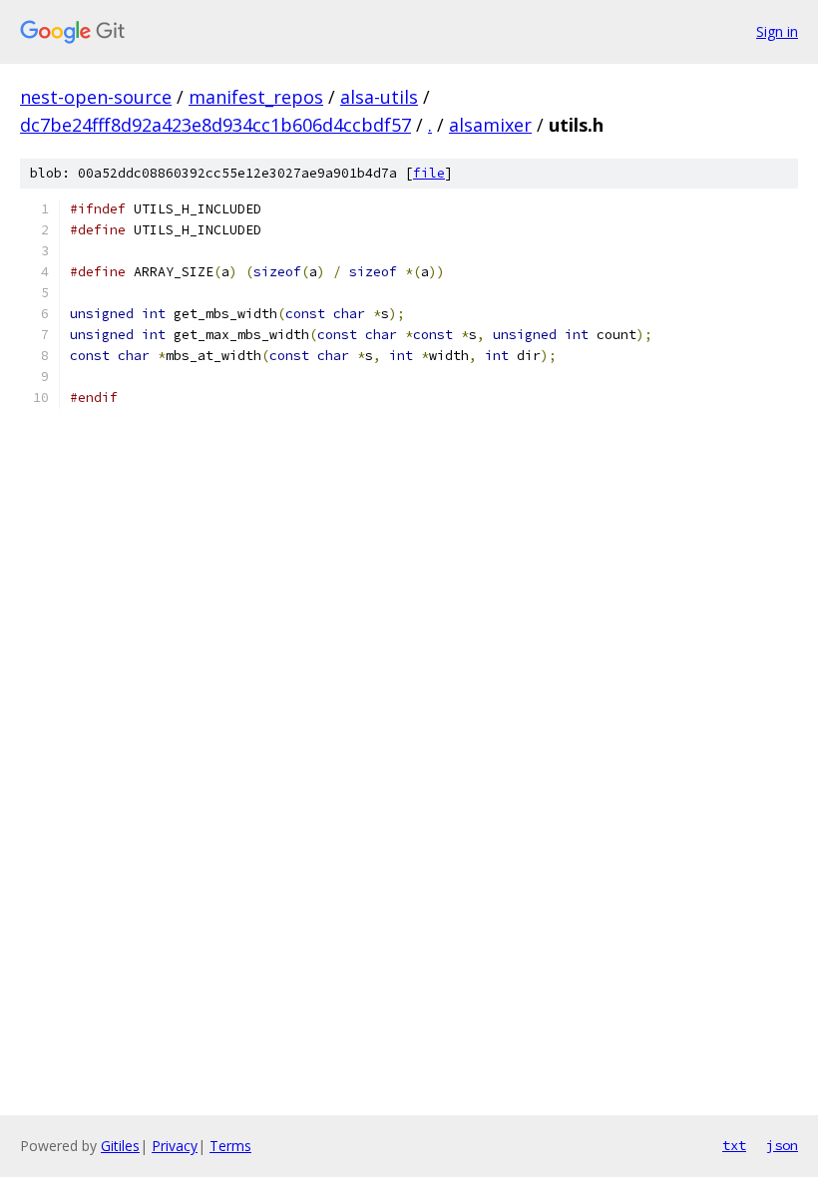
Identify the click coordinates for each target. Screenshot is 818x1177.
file (429, 173)
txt (734, 1145)
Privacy (175, 1145)
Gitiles (120, 1145)
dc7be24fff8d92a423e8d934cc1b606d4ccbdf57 (215, 125)
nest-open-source (96, 97)
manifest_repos (256, 97)
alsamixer (490, 125)
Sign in (777, 31)
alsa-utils (379, 97)
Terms (230, 1145)
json (782, 1145)
